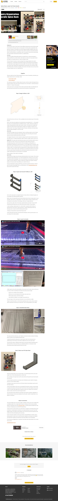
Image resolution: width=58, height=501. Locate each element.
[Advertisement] (52, 57)
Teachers (20, 1)
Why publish (38, 488)
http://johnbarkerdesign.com (13, 42)
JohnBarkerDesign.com (11, 422)
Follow (14, 37)
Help (37, 490)
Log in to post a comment (29, 482)
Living (9, 7)
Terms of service (15, 499)
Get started (38, 489)
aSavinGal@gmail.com (18, 479)
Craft (23, 492)
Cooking (29, 488)
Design (23, 490)
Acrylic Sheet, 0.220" (12, 78)
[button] (44, 9)
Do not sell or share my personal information (36, 499)
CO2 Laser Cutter (21, 405)
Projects (11, 1)
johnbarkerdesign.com (33, 165)
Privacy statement (21, 499)
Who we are (38, 493)
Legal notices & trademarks (48, 499)
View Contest (41, 427)
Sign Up (55, 1)
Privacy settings (27, 499)
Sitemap (38, 492)
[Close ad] (57, 46)
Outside (29, 490)
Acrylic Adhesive (12, 80)
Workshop (23, 489)
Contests (15, 1)
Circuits (23, 488)
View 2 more (37, 190)
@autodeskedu (50, 490)
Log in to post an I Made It (29, 438)
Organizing (12, 7)
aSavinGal (18, 472)
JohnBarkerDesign (4, 7)
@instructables (50, 488)
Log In (51, 1)
